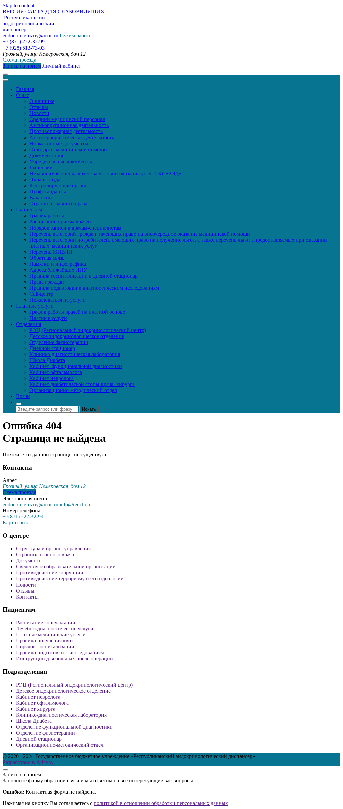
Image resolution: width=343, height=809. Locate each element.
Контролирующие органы (59, 185)
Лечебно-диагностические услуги (54, 628)
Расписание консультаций (45, 622)
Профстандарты (47, 191)
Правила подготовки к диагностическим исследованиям (94, 288)
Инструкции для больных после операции (64, 658)
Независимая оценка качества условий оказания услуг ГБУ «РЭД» (105, 173)
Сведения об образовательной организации (66, 566)
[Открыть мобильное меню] (5, 74)
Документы (29, 560)
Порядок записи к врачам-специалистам (75, 228)
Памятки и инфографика (57, 264)
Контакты (27, 597)
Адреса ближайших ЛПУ (58, 270)
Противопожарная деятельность (66, 131)
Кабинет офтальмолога (55, 372)
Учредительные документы (60, 161)
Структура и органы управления (53, 548)
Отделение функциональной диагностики (64, 727)
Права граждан (46, 282)
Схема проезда (19, 60)
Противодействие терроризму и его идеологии (70, 578)
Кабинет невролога (51, 378)
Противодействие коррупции (49, 572)
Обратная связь (46, 258)
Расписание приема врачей (60, 221)
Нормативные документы (58, 143)
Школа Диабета (47, 360)
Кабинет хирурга (35, 709)
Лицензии (41, 167)
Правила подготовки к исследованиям (60, 652)
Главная (25, 89)
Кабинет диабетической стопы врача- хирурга (82, 384)
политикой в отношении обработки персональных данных (161, 803)
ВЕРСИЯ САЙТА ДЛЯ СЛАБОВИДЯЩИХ (54, 11)
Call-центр (41, 294)
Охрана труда (44, 179)
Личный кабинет (61, 66)
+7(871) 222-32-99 (23, 516)
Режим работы (76, 35)
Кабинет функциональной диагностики (75, 366)
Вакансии (40, 197)
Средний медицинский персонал (67, 119)
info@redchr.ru (76, 504)
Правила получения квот (44, 640)
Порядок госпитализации (45, 646)
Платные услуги (35, 306)
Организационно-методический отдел (73, 390)
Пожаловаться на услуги (57, 300)
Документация (46, 155)
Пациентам (29, 209)
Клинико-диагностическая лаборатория (74, 354)
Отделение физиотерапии (58, 342)
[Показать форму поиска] (18, 404)
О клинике (41, 101)
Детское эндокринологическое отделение (76, 336)
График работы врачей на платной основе (77, 312)
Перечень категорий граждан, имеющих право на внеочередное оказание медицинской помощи (139, 234)
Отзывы (38, 107)
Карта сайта (16, 522)
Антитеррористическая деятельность (71, 137)
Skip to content (19, 5)
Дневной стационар (52, 348)
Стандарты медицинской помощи (68, 149)
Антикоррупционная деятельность (69, 125)
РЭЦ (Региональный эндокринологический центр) (87, 330)
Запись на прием (22, 66)
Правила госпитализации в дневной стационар (83, 276)
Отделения (28, 324)
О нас (22, 95)
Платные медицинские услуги (51, 634)
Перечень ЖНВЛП (50, 252)
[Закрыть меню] (5, 80)
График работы (46, 215)
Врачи (23, 396)
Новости (39, 113)
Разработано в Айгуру (28, 762)
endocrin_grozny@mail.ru (30, 504)
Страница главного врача (58, 203)
